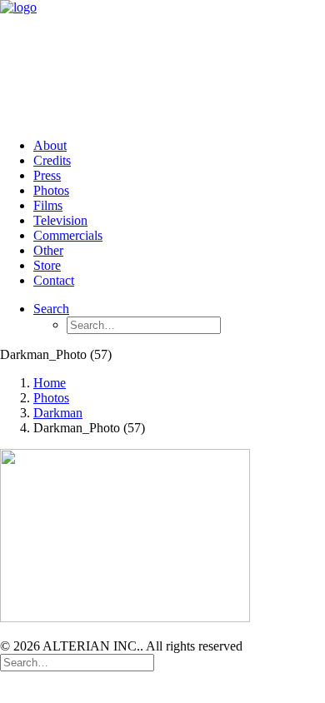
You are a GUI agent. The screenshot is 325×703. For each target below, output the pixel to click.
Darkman (57, 413)
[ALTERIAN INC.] (162, 62)
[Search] (77, 662)
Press (47, 175)
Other (48, 250)
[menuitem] (179, 145)
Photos (51, 190)
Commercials (67, 235)
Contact (53, 280)
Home (49, 383)
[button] (51, 309)
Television (60, 220)
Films (47, 205)
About (50, 145)
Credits (52, 160)
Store (47, 265)
